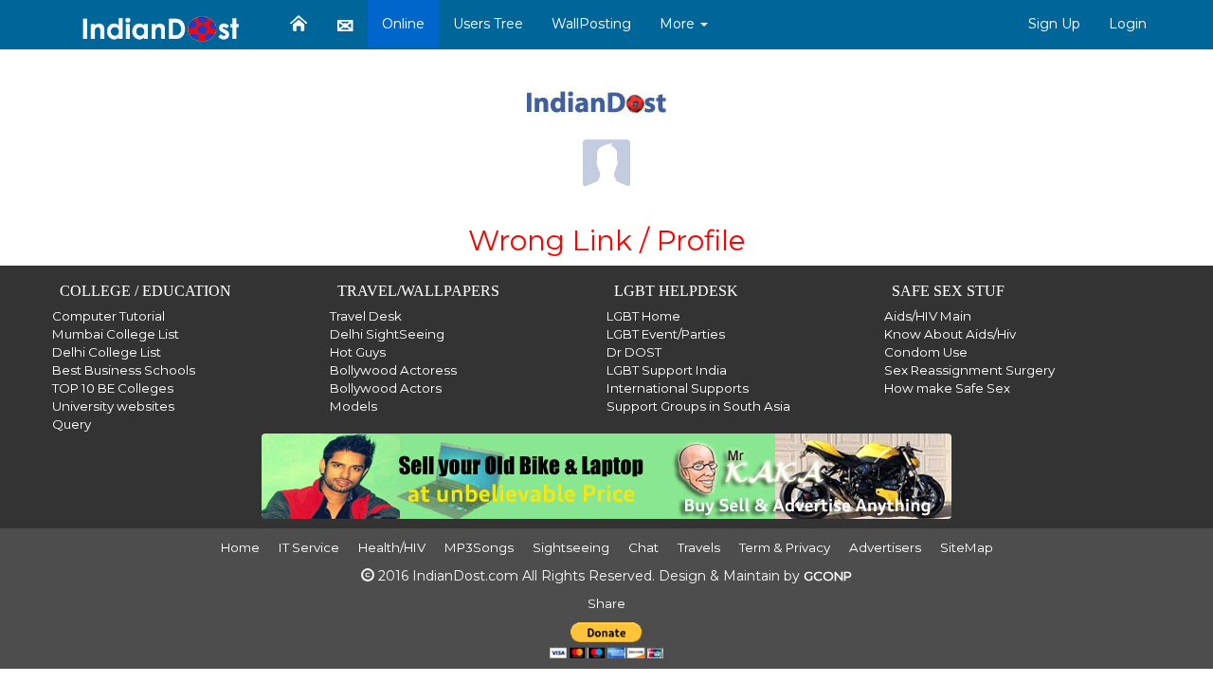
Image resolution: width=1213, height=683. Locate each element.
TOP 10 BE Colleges (112, 388)
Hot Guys (358, 352)
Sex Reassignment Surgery (969, 370)
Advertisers (885, 547)
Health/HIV (391, 547)
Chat (643, 547)
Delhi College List (106, 352)
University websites (113, 406)
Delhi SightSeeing (387, 334)
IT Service (309, 547)
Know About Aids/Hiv (950, 334)
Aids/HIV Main (927, 315)
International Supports (677, 388)
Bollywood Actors (386, 388)
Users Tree (488, 23)
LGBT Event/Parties (665, 334)
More (679, 23)
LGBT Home (643, 315)
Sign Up (1054, 23)
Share (606, 603)
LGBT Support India (666, 370)
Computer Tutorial (108, 315)
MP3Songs (479, 547)
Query (71, 424)
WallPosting (591, 23)
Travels (699, 547)
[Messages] (345, 24)
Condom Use (926, 352)
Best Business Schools (123, 370)
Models (353, 406)
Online (403, 23)
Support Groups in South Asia (698, 406)
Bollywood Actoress (393, 370)
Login (1128, 23)
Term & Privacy (784, 547)
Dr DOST (633, 352)
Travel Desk (366, 315)
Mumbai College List (115, 334)
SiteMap (966, 547)
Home (240, 547)
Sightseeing (571, 547)
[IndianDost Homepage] (298, 23)
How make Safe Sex (947, 388)
